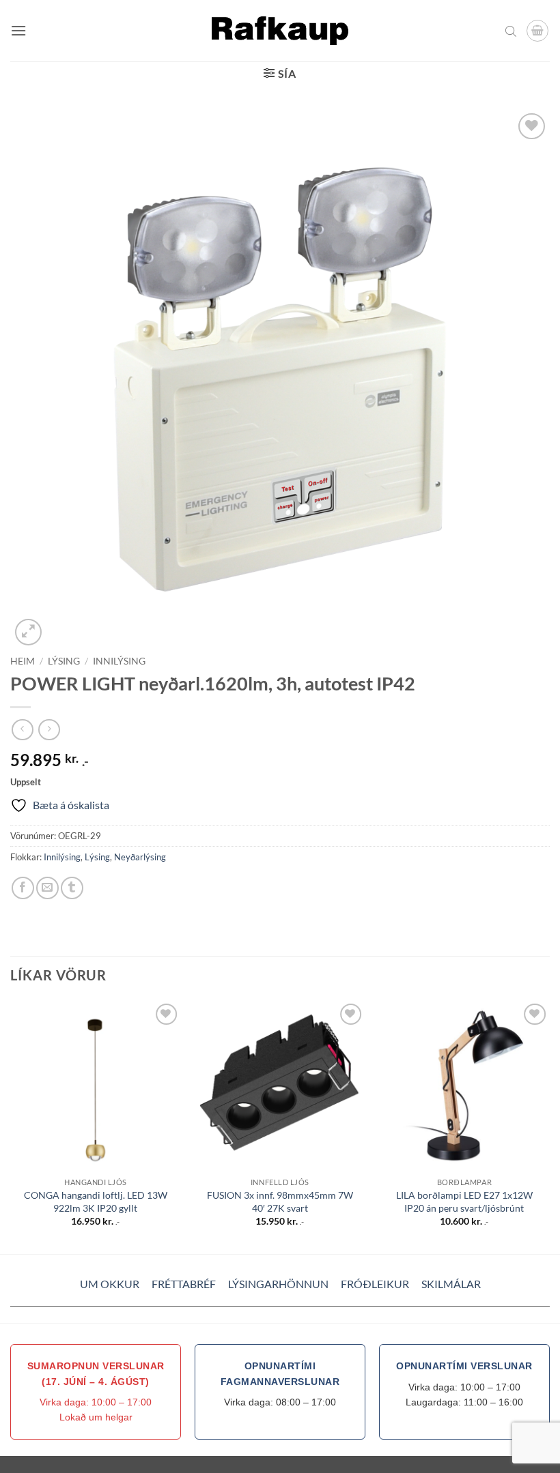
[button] (18, 30)
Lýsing (64, 661)
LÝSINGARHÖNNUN (278, 1283)
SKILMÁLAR (451, 1283)
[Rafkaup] (280, 30)
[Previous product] (48, 729)
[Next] (549, 1126)
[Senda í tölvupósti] (47, 888)
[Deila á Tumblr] (72, 888)
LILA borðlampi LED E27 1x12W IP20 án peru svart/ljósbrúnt (464, 1201)
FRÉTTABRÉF (184, 1283)
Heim (22, 661)
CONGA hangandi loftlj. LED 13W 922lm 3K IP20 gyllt (95, 1201)
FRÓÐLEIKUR (375, 1283)
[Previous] (11, 1126)
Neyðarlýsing (140, 856)
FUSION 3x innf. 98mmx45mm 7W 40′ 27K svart (280, 1201)
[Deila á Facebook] (23, 888)
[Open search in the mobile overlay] (510, 30)
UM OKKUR (109, 1283)
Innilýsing (119, 661)
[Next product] (22, 729)
